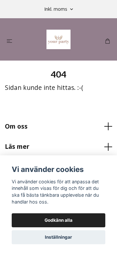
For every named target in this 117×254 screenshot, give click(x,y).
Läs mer (17, 146)
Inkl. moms (56, 9)
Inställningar (58, 237)
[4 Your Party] (58, 39)
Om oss (16, 126)
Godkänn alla (58, 220)
